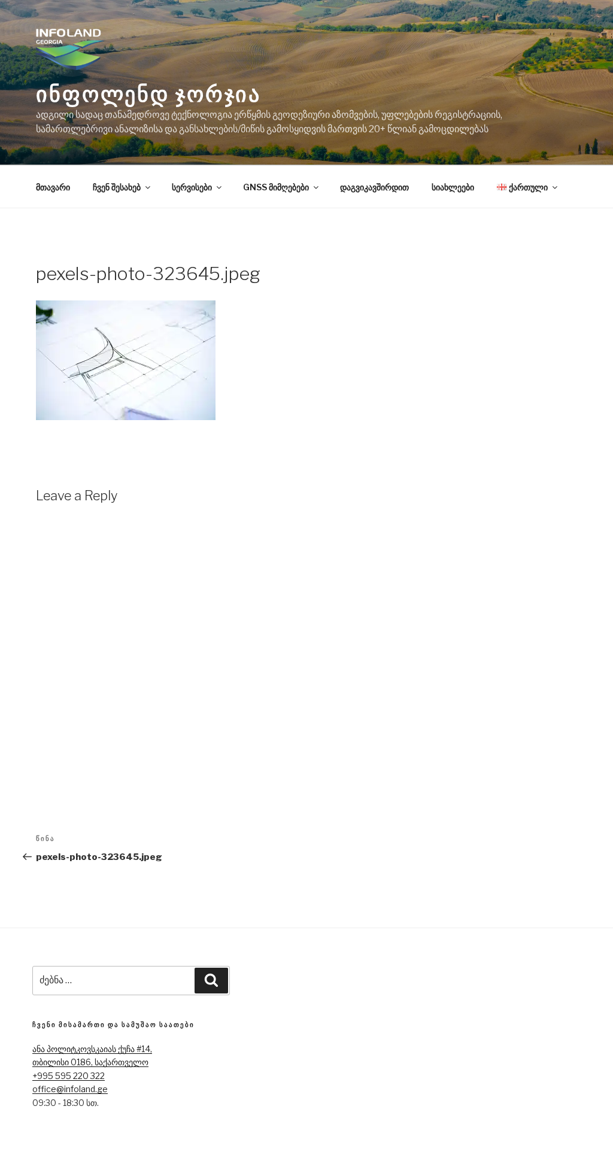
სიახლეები (453, 187)
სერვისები (192, 187)
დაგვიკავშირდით (374, 187)
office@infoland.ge (70, 1089)
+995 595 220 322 (68, 1076)
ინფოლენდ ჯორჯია (148, 94)
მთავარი (53, 187)
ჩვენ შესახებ (117, 187)
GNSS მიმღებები (276, 187)
